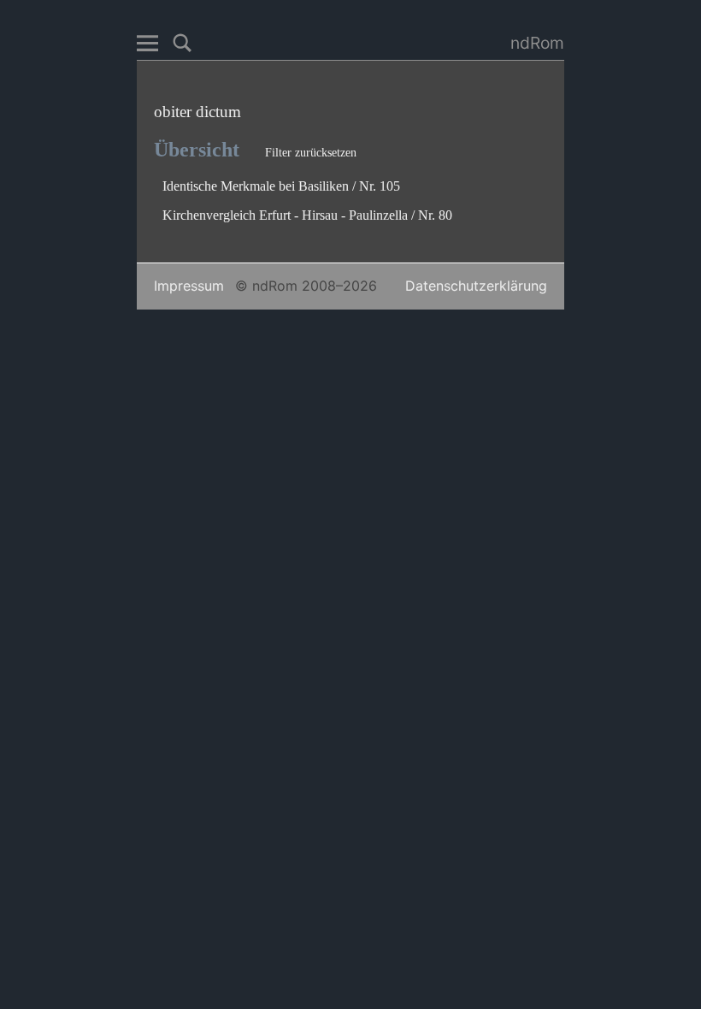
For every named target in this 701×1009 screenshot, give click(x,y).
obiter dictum (197, 112)
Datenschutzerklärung (476, 285)
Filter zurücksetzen (310, 152)
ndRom (537, 42)
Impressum (189, 285)
